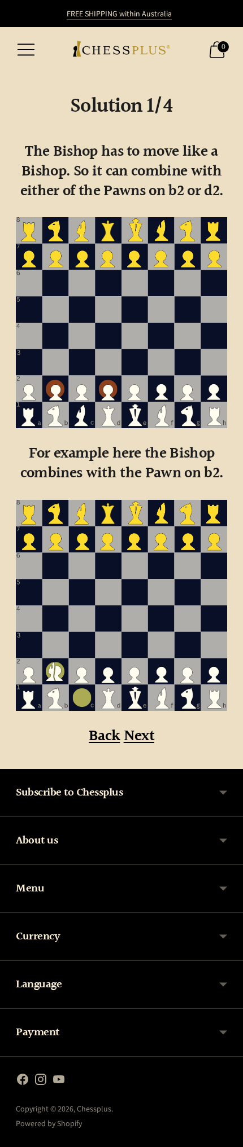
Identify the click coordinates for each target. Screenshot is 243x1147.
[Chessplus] (121, 50)
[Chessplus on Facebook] (22, 1082)
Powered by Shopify (49, 1123)
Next (139, 736)
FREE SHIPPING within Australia (119, 13)
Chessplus (94, 1109)
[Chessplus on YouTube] (59, 1082)
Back (104, 736)
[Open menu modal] (26, 49)
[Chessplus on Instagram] (40, 1082)
